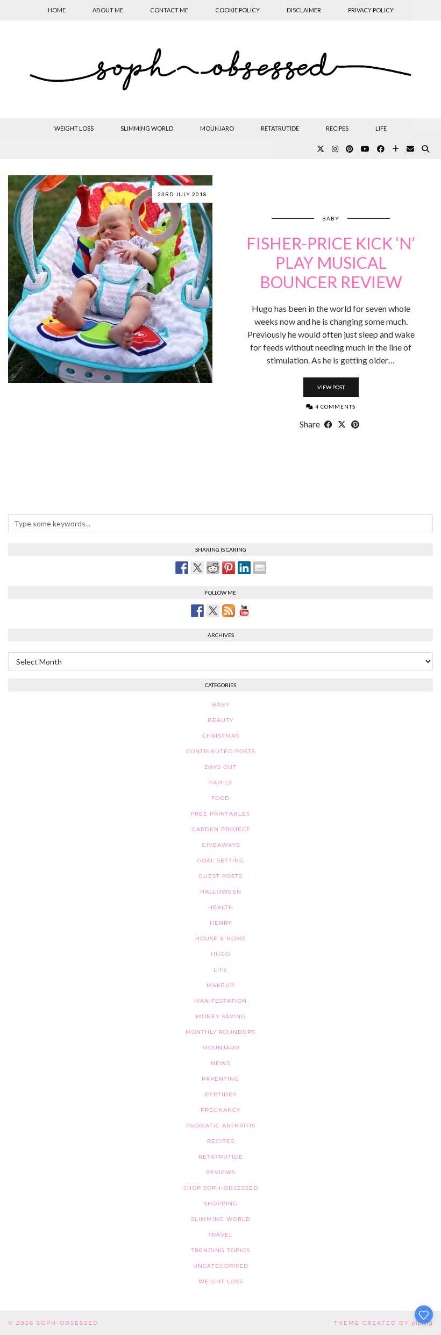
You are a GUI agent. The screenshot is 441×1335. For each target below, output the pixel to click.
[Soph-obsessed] (220, 69)
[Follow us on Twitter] (213, 610)
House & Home (220, 938)
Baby (330, 218)
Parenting (220, 1078)
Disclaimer (304, 9)
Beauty (220, 720)
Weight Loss (74, 128)
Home (57, 9)
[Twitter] (320, 149)
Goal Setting (220, 860)
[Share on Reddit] (213, 567)
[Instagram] (335, 149)
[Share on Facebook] (328, 424)
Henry (221, 922)
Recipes (337, 128)
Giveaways (221, 844)
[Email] (410, 149)
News (220, 1063)
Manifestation (220, 1000)
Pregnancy (220, 1109)
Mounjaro (217, 128)
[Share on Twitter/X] (341, 424)
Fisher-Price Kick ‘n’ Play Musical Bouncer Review (330, 262)
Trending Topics (220, 1250)
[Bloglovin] (395, 149)
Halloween (220, 891)
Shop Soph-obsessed (220, 1187)
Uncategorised (220, 1265)
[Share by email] (259, 567)
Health (220, 907)
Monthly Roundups (220, 1032)
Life (381, 128)
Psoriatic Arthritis (220, 1125)
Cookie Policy (237, 9)
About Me (108, 9)
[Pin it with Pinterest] (228, 567)
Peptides (221, 1094)
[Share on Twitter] (197, 567)
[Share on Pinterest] (355, 424)
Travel (220, 1234)
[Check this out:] (181, 567)
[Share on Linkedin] (244, 567)
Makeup (220, 985)
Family (220, 782)
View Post (331, 387)
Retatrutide (280, 128)
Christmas (220, 735)
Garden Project (220, 829)
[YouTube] (365, 149)
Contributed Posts (220, 751)
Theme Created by (383, 1322)
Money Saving (221, 1016)
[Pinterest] (349, 149)
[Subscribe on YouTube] (244, 610)
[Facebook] (381, 149)
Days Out (220, 766)
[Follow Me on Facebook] (197, 610)
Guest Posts (220, 876)
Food (220, 798)
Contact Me (169, 9)
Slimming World (146, 128)
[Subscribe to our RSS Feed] (228, 610)
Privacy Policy (371, 9)
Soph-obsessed (67, 1322)
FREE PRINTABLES (220, 813)
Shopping (221, 1203)
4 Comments (334, 406)
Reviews (221, 1172)
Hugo (220, 954)
